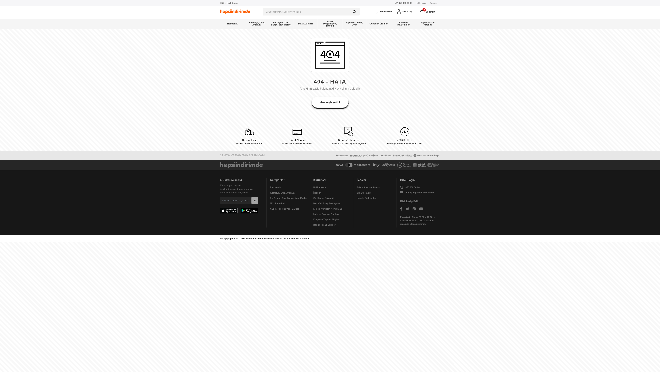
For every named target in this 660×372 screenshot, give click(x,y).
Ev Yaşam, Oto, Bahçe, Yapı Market (288, 198)
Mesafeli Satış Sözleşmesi (327, 203)
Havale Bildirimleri (367, 198)
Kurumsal (319, 180)
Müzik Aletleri (277, 203)
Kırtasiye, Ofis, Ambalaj (282, 193)
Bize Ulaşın (407, 180)
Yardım (433, 3)
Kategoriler (277, 180)
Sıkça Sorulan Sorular (368, 187)
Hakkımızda (421, 3)
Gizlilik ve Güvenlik (323, 198)
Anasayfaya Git (330, 102)
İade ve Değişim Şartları (326, 214)
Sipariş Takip (364, 193)
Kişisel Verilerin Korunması (328, 209)
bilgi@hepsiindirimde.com (419, 192)
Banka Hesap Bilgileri (324, 225)
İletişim (317, 193)
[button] (404, 11)
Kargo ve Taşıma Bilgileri (326, 219)
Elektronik (275, 187)
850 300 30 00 (412, 187)
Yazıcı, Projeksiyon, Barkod (284, 209)
